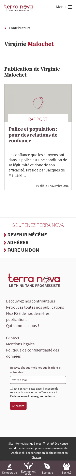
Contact (12, 337)
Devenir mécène (27, 234)
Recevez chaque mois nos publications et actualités (35, 370)
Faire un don (23, 250)
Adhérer (18, 242)
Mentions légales (20, 343)
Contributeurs (19, 28)
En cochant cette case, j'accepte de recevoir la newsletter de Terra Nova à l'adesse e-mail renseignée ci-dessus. (34, 392)
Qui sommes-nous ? (22, 325)
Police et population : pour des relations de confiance (33, 135)
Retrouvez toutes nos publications (35, 307)
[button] (69, 7)
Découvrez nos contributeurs (30, 301)
